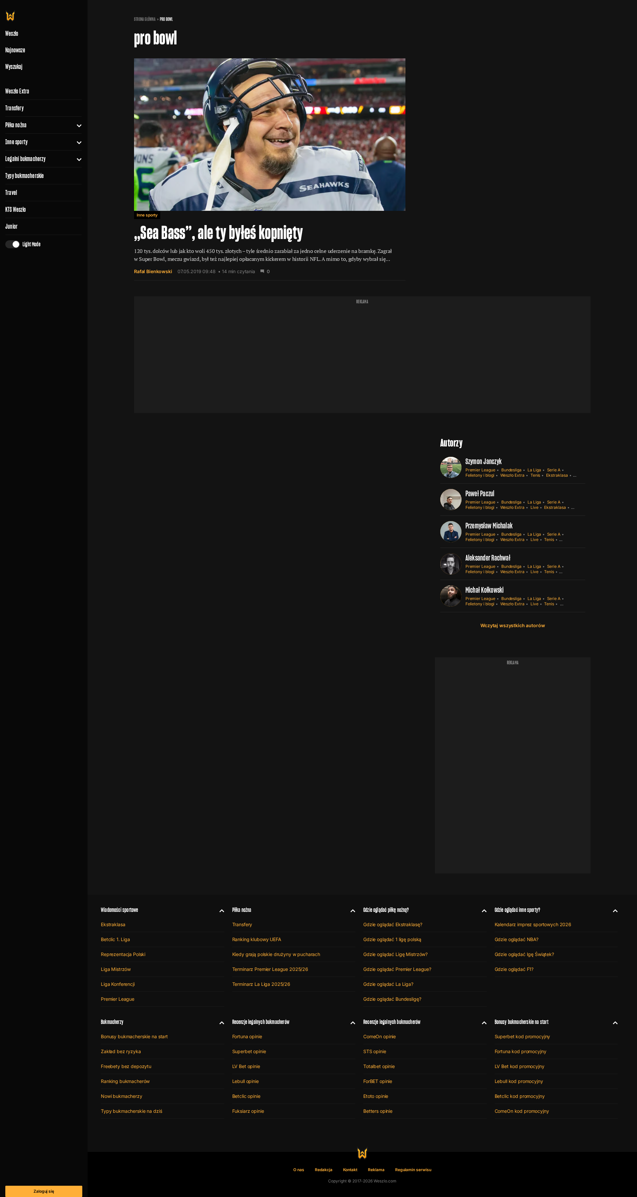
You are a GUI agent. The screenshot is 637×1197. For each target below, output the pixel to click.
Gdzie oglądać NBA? (516, 939)
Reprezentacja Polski (123, 954)
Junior (11, 226)
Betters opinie (377, 1111)
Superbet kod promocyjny (522, 1036)
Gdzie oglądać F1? (514, 969)
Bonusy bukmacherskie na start (134, 1036)
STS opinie (374, 1051)
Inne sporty (16, 142)
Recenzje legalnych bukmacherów (260, 1022)
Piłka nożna (16, 125)
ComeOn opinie (379, 1036)
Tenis (535, 475)
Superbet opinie (249, 1051)
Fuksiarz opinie (248, 1111)
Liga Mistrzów (116, 969)
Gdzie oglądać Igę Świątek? (524, 954)
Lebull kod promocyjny (519, 1081)
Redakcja (323, 1169)
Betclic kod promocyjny (520, 1096)
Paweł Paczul (480, 493)
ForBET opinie (377, 1081)
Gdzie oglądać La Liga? (388, 984)
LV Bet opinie (246, 1066)
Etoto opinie (375, 1096)
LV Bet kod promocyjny (519, 1066)
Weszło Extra (17, 91)
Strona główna (145, 19)
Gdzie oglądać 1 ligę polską (392, 939)
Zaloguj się (44, 1191)
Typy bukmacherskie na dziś (131, 1111)
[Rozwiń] (76, 125)
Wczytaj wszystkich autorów (512, 625)
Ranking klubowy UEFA (256, 939)
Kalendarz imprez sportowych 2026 (533, 924)
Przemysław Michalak (489, 525)
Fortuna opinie (247, 1036)
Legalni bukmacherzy (25, 158)
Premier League (480, 469)
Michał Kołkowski (484, 590)
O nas (298, 1169)
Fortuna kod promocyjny (520, 1051)
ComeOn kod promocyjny (522, 1111)
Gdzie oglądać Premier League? (397, 969)
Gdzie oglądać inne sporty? (517, 910)
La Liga (534, 469)
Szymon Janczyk (483, 461)
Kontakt (350, 1169)
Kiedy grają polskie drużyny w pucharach (276, 954)
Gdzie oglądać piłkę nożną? (386, 910)
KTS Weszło (15, 209)
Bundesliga (511, 469)
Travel (11, 192)
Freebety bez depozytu (126, 1066)
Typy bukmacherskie (24, 175)
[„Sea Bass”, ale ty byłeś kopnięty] (269, 165)
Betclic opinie (246, 1096)
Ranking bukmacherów (125, 1081)
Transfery (14, 108)
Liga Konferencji (118, 984)
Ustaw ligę (569, 603)
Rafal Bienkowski (153, 271)
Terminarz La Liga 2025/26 (261, 984)
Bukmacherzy (112, 1022)
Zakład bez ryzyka (121, 1051)
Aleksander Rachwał (487, 558)
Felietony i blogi (479, 475)
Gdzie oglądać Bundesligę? (392, 999)
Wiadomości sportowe (119, 910)
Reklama (376, 1169)
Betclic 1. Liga (115, 939)
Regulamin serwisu (413, 1169)
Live (534, 507)
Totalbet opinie (379, 1066)
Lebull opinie (245, 1081)
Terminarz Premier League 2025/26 (270, 969)
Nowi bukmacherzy (121, 1096)
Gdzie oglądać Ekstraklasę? (392, 924)
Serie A (554, 469)
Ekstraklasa (557, 475)
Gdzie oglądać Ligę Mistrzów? (395, 954)
